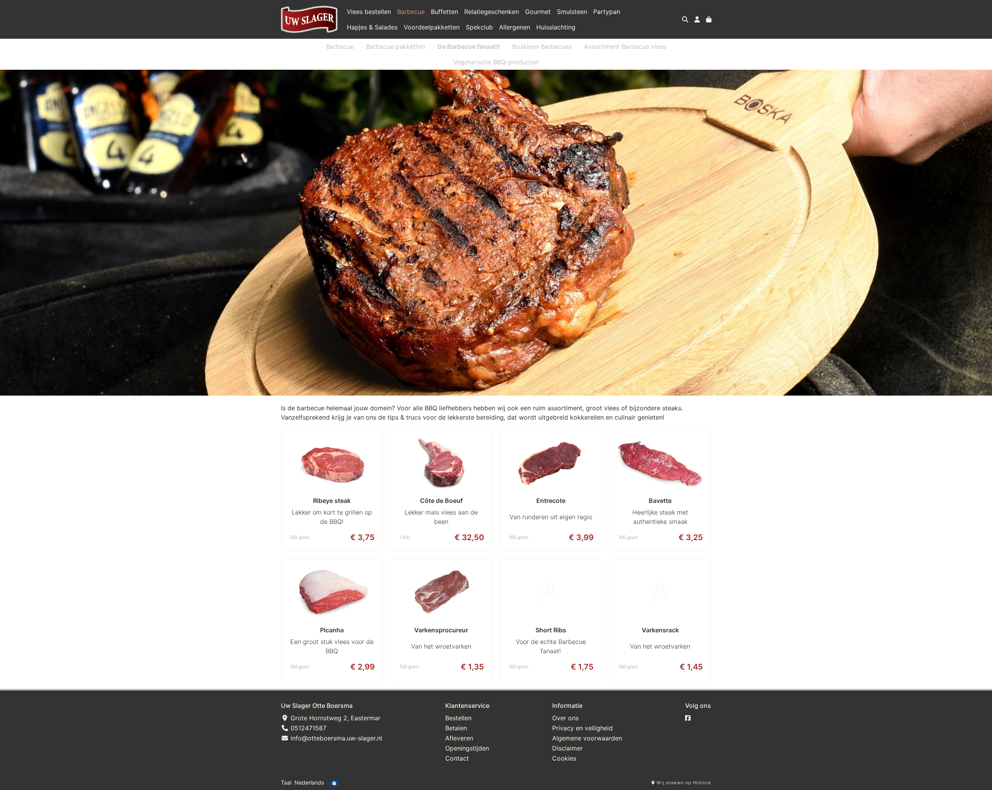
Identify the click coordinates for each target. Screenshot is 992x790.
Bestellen (458, 718)
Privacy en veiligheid (582, 728)
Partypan (606, 11)
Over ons (565, 718)
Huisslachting (555, 27)
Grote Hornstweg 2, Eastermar (335, 718)
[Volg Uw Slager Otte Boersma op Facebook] (688, 718)
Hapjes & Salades (372, 27)
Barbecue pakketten (395, 46)
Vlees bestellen (369, 11)
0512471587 (307, 728)
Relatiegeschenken (491, 11)
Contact (457, 758)
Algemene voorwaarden (587, 738)
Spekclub (479, 27)
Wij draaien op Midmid (683, 782)
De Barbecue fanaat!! (468, 46)
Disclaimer (567, 748)
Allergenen (514, 27)
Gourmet (538, 11)
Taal (286, 782)
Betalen (456, 728)
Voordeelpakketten (432, 27)
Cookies (564, 758)
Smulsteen (572, 11)
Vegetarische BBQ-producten (496, 62)
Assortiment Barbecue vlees (625, 46)
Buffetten (444, 11)
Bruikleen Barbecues (542, 46)
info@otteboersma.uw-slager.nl (335, 738)
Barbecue (411, 11)
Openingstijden (467, 748)
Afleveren (459, 738)
